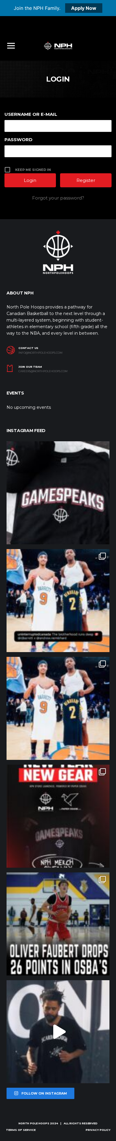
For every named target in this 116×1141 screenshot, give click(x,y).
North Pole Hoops (33, 1123)
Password (18, 139)
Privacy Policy (98, 1129)
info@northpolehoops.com (40, 352)
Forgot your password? (58, 198)
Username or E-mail (30, 114)
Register (85, 180)
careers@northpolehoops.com (43, 371)
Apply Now (83, 8)
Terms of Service (21, 1129)
